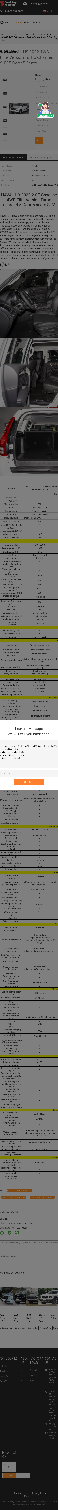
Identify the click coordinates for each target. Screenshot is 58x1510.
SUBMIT (29, 782)
